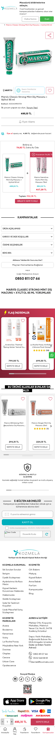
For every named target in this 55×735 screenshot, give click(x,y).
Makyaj (32, 573)
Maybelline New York (12, 645)
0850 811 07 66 (27, 278)
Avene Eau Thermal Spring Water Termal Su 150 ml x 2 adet (13, 345)
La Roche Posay (10, 641)
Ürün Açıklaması (11, 228)
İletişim (6, 573)
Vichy (5, 637)
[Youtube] (39, 679)
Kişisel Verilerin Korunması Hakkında (13, 589)
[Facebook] (33, 679)
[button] (4, 57)
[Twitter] (27, 679)
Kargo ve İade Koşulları (15, 236)
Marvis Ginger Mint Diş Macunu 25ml (41, 424)
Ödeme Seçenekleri (12, 245)
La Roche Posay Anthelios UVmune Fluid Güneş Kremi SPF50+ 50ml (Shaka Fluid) (41, 345)
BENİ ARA (7, 253)
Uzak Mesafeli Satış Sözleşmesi (12, 611)
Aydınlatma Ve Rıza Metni (12, 583)
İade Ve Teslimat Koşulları (10, 604)
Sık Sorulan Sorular (11, 569)
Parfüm (33, 585)
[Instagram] (15, 679)
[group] (27, 56)
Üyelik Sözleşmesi (11, 577)
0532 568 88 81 (40, 658)
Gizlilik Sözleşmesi (11, 599)
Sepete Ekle (42, 721)
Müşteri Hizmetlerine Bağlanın (27, 265)
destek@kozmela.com (42, 662)
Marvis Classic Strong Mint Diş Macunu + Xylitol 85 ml (29, 25)
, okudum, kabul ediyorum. (30, 528)
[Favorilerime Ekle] (23, 321)
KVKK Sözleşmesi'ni (18, 528)
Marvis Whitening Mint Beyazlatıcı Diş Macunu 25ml (14, 424)
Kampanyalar (36, 589)
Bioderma (7, 629)
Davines (6, 649)
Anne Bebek (35, 581)
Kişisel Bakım (35, 577)
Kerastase (7, 633)
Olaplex (6, 653)
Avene (5, 625)
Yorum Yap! (32, 107)
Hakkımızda (8, 595)
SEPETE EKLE (13, 366)
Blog (31, 593)
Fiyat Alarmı (28, 121)
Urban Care (8, 661)
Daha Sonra (30, 19)
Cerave (6, 657)
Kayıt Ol (27, 522)
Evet (47, 19)
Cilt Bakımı (34, 569)
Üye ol (10, 133)
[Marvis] (7, 90)
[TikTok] (21, 679)
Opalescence (9, 665)
